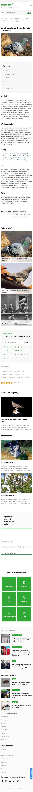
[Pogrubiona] (2, 547)
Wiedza (11, 18)
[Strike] (9, 547)
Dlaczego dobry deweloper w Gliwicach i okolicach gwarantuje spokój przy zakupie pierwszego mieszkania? (21, 652)
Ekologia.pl (4, 18)
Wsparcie (3, 772)
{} (20, 547)
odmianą (14, 100)
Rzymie (3, 136)
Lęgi (6, 81)
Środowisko (4, 730)
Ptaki (11, 20)
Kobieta (3, 723)
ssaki (9, 160)
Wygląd (7, 70)
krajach (21, 132)
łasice (19, 160)
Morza (6, 134)
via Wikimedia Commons (20, 324)
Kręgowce (5, 20)
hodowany (13, 153)
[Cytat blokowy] (15, 547)
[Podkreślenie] (7, 547)
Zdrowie (3, 726)
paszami (3, 203)
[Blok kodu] (17, 547)
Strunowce (27, 18)
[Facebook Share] (20, 517)
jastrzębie (25, 158)
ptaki (14, 158)
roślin (17, 199)
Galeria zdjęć (9, 88)
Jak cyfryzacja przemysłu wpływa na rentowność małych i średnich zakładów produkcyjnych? (21, 666)
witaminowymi (10, 203)
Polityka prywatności (7, 755)
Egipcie (25, 134)
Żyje (16, 187)
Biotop (7, 77)
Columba (16, 21)
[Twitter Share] (25, 517)
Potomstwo (18, 183)
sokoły (3, 160)
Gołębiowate (25, 20)
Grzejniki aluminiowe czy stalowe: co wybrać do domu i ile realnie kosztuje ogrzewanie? (21, 639)
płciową (26, 185)
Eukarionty (15, 211)
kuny (22, 160)
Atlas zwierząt (18, 18)
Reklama (3, 765)
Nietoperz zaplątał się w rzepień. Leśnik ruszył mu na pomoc (21, 683)
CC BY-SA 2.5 (13, 258)
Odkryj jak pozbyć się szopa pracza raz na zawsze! (21, 706)
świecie (10, 144)
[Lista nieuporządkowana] (13, 547)
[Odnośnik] (19, 547)
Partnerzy (4, 769)
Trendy (3, 733)
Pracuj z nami (4, 759)
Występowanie (9, 74)
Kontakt (3, 749)
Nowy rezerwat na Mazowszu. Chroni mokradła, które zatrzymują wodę (22, 695)
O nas (2, 752)
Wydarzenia (4, 739)
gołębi (19, 128)
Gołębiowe (17, 20)
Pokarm (7, 84)
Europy (17, 140)
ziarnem (12, 183)
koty (25, 160)
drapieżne (18, 158)
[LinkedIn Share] (20, 522)
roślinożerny (15, 197)
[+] (23, 547)
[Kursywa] (4, 547)
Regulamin (4, 762)
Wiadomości (4, 716)
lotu (9, 185)
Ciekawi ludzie (5, 736)
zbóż (11, 199)
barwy (30, 104)
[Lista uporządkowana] (11, 547)
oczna (8, 112)
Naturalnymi (26, 155)
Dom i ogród (4, 720)
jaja (31, 175)
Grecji (29, 134)
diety (29, 197)
